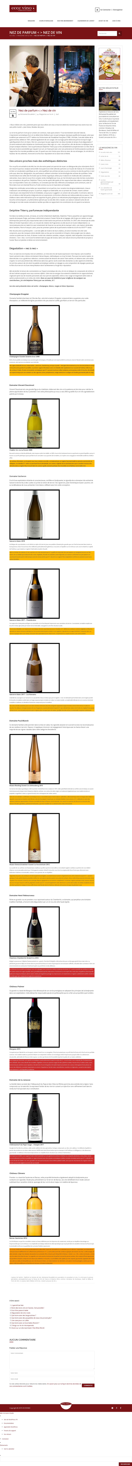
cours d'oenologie (110, 168)
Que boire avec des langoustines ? (23, 1315)
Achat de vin (103, 21)
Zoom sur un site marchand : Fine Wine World (27, 1328)
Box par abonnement (65, 21)
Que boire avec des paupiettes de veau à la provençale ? (31, 1318)
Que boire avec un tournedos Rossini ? (25, 1323)
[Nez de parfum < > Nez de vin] (52, 106)
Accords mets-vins (110, 152)
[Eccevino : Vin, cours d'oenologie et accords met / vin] (23, 8)
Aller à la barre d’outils (7, 1413)
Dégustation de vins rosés (20, 1313)
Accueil (12, 35)
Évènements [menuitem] (4, 1445)
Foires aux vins (110, 176)
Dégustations (110, 172)
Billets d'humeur (110, 160)
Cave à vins (116, 21)
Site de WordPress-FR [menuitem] (10, 1419)
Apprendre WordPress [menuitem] (11, 1427)
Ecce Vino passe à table (19, 1310)
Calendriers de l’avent (85, 21)
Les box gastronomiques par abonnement (110, 182)
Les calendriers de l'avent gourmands (110, 189)
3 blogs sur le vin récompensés (22, 1325)
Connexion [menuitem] (5, 1439)
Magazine (31, 21)
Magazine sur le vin (24, 35)
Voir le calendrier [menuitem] (9, 1449)
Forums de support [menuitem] (10, 1430)
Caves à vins (110, 164)
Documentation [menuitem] (9, 1423)
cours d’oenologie (46, 21)
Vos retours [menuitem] (7, 1434)
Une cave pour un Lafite (20, 1320)
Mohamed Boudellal (27, 114)
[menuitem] (66, 1459)
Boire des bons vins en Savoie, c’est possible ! (27, 1308)
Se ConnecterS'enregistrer (111, 10)
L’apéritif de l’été (17, 1305)
